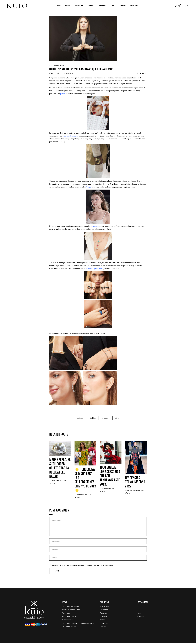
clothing (80, 418)
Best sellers (104, 606)
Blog (139, 613)
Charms (103, 627)
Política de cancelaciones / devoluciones (78, 623)
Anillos (102, 620)
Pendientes (104, 623)
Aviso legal (66, 613)
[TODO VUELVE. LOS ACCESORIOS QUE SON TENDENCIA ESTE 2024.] (110, 452)
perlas (62, 94)
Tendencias (69, 73)
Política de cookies (69, 616)
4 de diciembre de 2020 (57, 66)
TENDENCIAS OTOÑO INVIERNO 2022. (135, 482)
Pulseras (103, 613)
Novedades (104, 610)
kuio (52, 73)
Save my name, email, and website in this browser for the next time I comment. (82, 565)
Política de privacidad (70, 606)
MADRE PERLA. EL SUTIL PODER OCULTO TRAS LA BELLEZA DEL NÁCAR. (60, 468)
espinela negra (91, 269)
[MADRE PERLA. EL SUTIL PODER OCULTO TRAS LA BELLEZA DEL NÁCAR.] (60, 448)
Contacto (141, 616)
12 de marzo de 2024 (83, 495)
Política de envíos (69, 627)
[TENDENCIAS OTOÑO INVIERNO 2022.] (136, 457)
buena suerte (59, 269)
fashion (93, 418)
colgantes (95, 226)
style (117, 418)
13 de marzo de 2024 (57, 481)
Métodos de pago (69, 620)
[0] (179, 6)
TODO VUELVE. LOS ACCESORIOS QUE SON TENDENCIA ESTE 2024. (110, 476)
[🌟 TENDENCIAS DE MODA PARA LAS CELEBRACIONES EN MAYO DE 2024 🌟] (85, 453)
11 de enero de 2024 (107, 489)
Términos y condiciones (71, 610)
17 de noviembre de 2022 (135, 490)
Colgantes (104, 616)
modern (105, 418)
